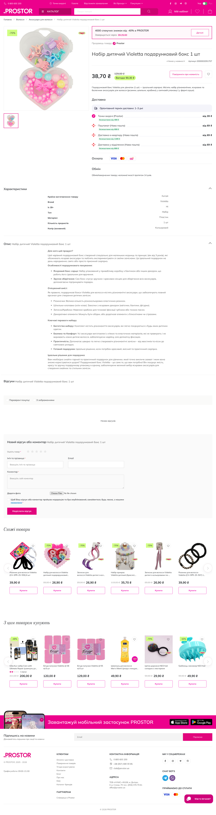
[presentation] (8, 568)
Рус (210, 3)
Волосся (20, 19)
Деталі (199, 32)
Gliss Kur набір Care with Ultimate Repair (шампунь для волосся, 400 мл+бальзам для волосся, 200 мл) (23, 667)
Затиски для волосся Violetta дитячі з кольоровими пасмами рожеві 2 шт (158, 573)
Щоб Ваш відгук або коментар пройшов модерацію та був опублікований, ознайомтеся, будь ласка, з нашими (67, 501)
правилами (16, 502)
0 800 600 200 (14, 3)
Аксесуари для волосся (40, 19)
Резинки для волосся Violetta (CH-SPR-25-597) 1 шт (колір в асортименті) (191, 573)
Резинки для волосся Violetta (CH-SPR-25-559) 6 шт (23, 573)
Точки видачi (59, 3)
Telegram (181, 3)
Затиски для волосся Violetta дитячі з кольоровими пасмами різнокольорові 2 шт (91, 573)
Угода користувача (66, 767)
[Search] (149, 11)
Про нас (60, 777)
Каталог (53, 11)
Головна (8, 19)
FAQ (58, 781)
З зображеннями (45, 400)
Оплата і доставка (65, 760)
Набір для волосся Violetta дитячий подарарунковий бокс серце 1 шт (55, 573)
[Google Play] (201, 722)
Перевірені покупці (19, 400)
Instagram (175, 3)
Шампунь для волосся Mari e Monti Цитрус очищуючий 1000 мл (124, 667)
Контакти (61, 770)
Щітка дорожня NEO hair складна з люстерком (156, 667)
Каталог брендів (64, 784)
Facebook (170, 3)
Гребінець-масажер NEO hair (192, 666)
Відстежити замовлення (96, 3)
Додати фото (14, 493)
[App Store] (179, 722)
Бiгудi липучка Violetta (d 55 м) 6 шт (90, 667)
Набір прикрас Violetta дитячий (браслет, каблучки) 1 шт (123, 573)
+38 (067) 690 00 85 (123, 764)
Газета (75, 3)
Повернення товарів (66, 763)
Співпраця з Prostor (66, 797)
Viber (186, 3)
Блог (59, 774)
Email (71, 458)
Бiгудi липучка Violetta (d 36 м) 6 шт (56, 667)
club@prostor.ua (121, 768)
